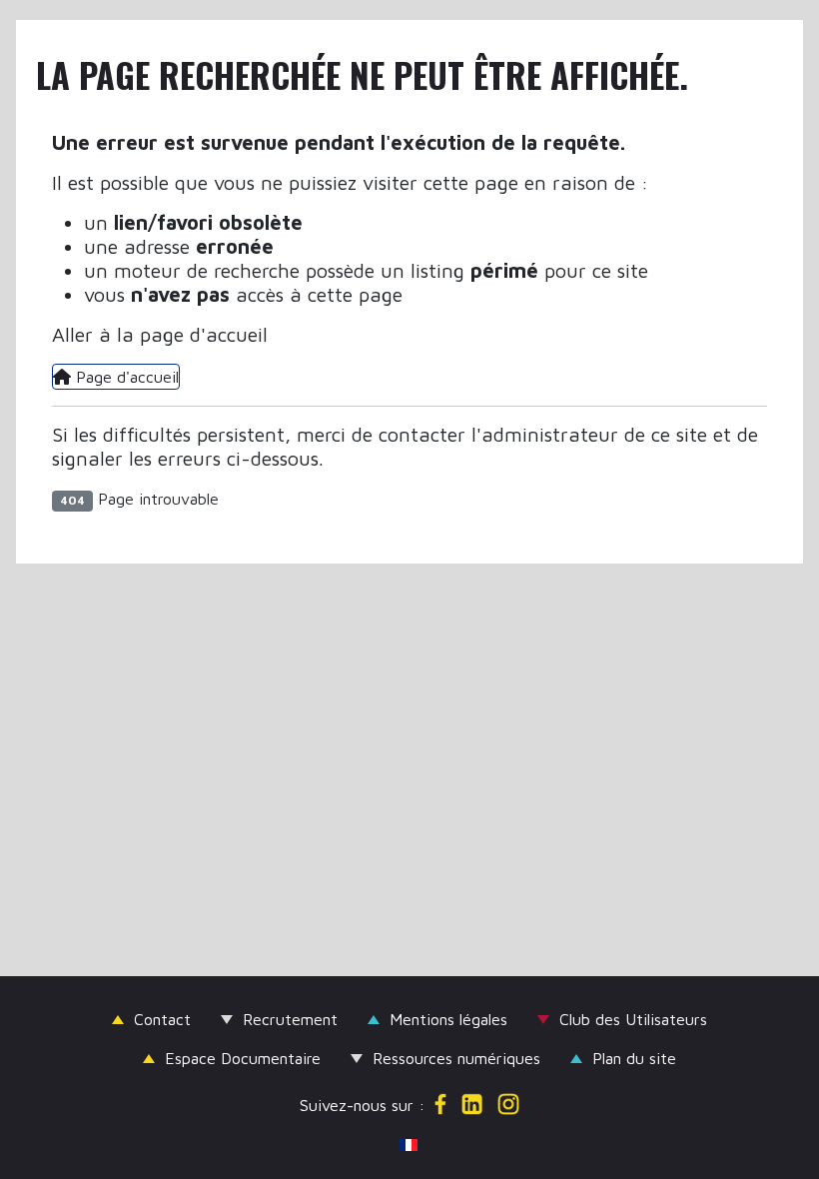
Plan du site (634, 1058)
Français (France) (418, 1143)
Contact (162, 1019)
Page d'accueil (125, 377)
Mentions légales (448, 1019)
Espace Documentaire (243, 1058)
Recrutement (290, 1019)
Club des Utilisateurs (633, 1019)
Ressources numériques (456, 1058)
